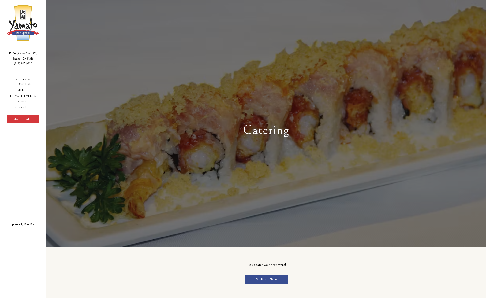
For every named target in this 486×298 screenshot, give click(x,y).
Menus (23, 90)
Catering (23, 101)
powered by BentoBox (29, 224)
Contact (23, 107)
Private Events (23, 95)
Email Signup (23, 118)
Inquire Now (266, 279)
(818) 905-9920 (23, 63)
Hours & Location (23, 82)
